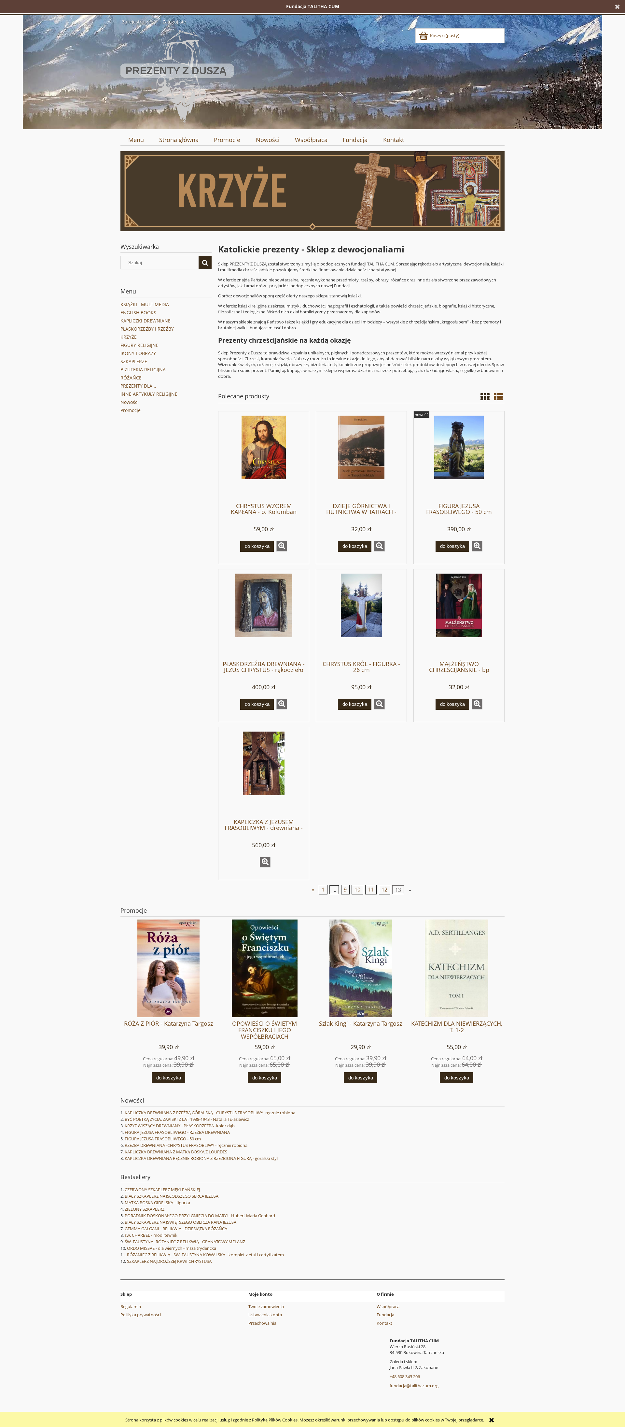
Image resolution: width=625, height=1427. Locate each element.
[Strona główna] (177, 76)
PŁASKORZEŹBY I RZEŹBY (147, 329)
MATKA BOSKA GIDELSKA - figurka (157, 1203)
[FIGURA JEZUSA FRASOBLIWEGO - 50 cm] (459, 456)
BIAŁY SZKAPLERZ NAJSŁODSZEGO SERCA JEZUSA (171, 1196)
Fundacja (385, 1315)
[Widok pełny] (498, 397)
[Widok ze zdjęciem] (485, 397)
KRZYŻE (128, 337)
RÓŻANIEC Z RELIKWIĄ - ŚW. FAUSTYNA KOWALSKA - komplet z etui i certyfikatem (205, 1255)
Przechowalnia (262, 1323)
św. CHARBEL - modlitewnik (151, 1235)
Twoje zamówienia (266, 1306)
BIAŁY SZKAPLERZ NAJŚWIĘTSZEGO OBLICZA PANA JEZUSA (180, 1222)
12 (384, 889)
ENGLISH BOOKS (138, 312)
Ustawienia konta (265, 1315)
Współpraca (388, 1306)
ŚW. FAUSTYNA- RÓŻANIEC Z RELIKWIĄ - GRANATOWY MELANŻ (185, 1242)
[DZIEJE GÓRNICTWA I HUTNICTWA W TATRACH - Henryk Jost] (361, 456)
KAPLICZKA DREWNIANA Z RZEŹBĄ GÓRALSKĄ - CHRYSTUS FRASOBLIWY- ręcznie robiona (210, 1113)
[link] (312, 191)
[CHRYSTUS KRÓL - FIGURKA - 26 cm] (361, 614)
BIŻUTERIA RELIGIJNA (143, 369)
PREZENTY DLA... (138, 386)
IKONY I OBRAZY (138, 353)
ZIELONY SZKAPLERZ (144, 1209)
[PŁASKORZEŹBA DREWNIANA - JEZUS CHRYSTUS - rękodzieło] (264, 614)
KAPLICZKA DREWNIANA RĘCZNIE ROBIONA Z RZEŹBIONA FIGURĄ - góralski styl (201, 1158)
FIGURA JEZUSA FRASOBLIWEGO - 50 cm (163, 1139)
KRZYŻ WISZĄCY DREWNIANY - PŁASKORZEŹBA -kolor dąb (180, 1126)
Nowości (129, 402)
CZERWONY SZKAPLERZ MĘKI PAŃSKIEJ (162, 1189)
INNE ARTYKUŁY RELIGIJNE (148, 394)
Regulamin (130, 1306)
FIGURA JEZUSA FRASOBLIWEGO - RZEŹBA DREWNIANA (177, 1132)
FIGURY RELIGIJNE (139, 345)
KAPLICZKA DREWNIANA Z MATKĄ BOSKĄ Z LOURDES (176, 1152)
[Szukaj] (205, 262)
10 (357, 889)
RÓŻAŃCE (131, 378)
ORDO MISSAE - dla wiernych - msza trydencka (171, 1248)
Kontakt (384, 1323)
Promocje (130, 410)
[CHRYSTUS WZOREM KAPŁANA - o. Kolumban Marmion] (264, 456)
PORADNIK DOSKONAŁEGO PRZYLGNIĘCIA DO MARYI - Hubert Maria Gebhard (200, 1216)
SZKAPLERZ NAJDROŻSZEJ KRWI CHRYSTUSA (169, 1261)
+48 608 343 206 (405, 1376)
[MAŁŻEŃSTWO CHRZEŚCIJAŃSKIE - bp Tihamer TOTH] (459, 614)
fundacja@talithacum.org (414, 1386)
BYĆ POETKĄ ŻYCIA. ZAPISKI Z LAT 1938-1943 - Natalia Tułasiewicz (187, 1119)
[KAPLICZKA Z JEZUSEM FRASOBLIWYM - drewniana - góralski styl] (264, 772)
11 (371, 889)
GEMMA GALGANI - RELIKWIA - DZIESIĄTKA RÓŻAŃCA (176, 1229)
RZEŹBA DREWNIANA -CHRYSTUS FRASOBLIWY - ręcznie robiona (186, 1145)
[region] (312, 191)
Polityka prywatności (140, 1315)
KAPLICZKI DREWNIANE (145, 321)
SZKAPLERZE (133, 361)
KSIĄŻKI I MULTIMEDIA (144, 304)
